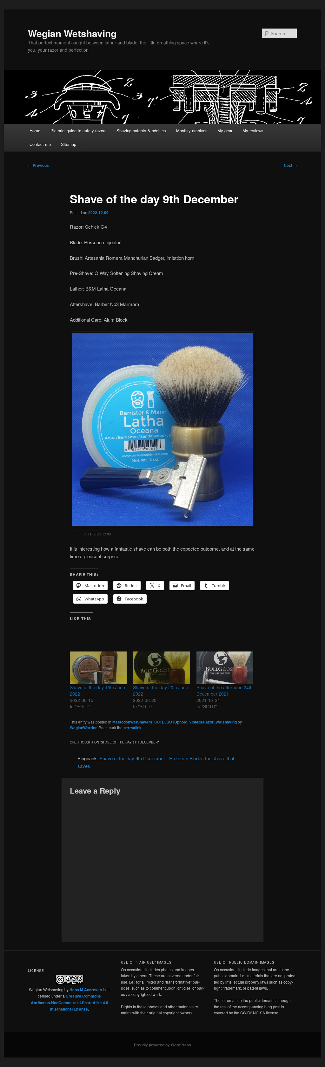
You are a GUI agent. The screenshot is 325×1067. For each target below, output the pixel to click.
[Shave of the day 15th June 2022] (98, 667)
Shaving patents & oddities (141, 131)
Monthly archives (192, 131)
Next (290, 165)
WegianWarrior (83, 727)
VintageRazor (201, 722)
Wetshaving (226, 722)
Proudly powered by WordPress (162, 1045)
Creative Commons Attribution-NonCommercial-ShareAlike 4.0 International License (69, 1002)
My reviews (252, 131)
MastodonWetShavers (132, 722)
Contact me (40, 144)
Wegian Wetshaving (72, 33)
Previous (38, 165)
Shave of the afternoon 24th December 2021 (224, 690)
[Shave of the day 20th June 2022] (161, 667)
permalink (132, 727)
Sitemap (68, 144)
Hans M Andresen (86, 989)
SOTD (159, 722)
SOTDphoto (177, 722)
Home (35, 131)
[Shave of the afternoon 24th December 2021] (224, 667)
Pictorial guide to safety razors (78, 131)
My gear (224, 131)
